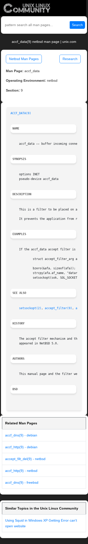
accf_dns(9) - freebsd (21, 482)
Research (70, 59)
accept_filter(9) (58, 308)
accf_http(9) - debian (21, 447)
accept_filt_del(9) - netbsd (25, 459)
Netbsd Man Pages (24, 59)
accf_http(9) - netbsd (21, 471)
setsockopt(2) (30, 308)
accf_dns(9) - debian (21, 435)
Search (77, 25)
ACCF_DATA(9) (21, 113)
